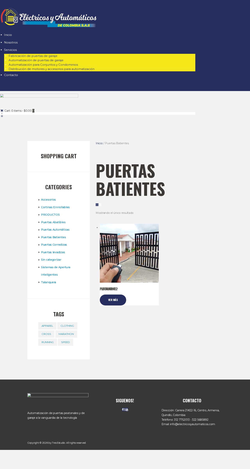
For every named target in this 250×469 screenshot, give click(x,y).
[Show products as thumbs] (97, 204)
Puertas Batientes (53, 237)
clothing (67, 325)
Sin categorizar (51, 259)
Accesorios (48, 199)
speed (65, 342)
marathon (66, 333)
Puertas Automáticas (55, 229)
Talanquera (48, 282)
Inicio (99, 143)
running (48, 342)
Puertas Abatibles (53, 222)
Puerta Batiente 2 (108, 289)
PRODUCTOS (50, 214)
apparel (47, 325)
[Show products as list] (99, 204)
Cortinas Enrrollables (55, 207)
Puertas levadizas (53, 252)
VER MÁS (113, 300)
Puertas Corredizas (54, 244)
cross (46, 333)
